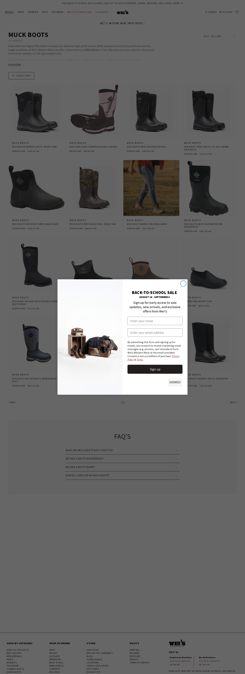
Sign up (155, 369)
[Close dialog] (183, 283)
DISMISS (175, 382)
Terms (139, 359)
